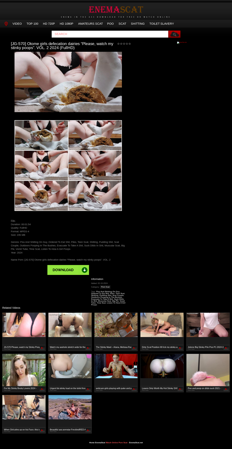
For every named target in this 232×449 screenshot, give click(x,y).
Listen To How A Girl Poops (108, 304)
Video (17, 23)
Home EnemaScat (97, 442)
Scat (122, 23)
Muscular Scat (104, 301)
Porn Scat (105, 287)
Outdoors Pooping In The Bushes (106, 297)
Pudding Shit (105, 295)
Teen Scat (120, 293)
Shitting (138, 23)
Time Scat (101, 303)
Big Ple (115, 301)
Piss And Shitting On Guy (108, 291)
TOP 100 (32, 23)
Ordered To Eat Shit (100, 293)
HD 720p (49, 23)
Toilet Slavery (161, 23)
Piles (112, 293)
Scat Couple (118, 295)
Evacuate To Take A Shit (102, 299)
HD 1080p (66, 23)
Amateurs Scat (90, 23)
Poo (110, 23)
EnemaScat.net (136, 442)
